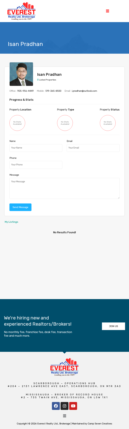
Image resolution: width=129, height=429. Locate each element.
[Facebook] (56, 406)
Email (69, 141)
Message (14, 174)
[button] (107, 11)
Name (12, 141)
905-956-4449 (25, 90)
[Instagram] (64, 406)
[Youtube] (73, 406)
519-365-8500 (53, 90)
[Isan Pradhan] (21, 84)
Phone (13, 158)
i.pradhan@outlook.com (84, 90)
